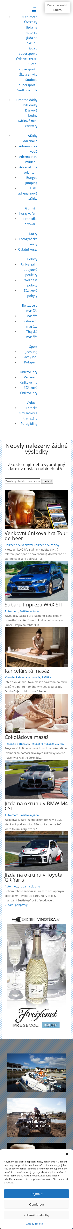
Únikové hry (28, 372)
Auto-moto (29, 17)
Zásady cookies (34, 1223)
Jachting (31, 352)
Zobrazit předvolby (36, 1215)
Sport (33, 346)
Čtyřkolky (30, 22)
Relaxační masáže (42, 744)
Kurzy (33, 234)
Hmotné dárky (26, 100)
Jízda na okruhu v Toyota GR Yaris (33, 877)
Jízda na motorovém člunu (36, 1073)
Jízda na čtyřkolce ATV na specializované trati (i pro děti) (36, 1119)
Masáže (31, 316)
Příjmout (36, 1194)
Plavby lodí (29, 357)
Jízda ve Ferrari (26, 59)
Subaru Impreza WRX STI (33, 604)
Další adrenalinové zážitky (27, 193)
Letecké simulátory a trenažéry (28, 413)
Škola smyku (28, 74)
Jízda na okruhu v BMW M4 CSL (36, 806)
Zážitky (32, 136)
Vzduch (32, 402)
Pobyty (32, 259)
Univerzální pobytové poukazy (29, 269)
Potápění (30, 362)
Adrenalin (30, 141)
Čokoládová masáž (26, 736)
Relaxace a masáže (28, 677)
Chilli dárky (29, 105)
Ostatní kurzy (27, 249)
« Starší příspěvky (16, 905)
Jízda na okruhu (30, 886)
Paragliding (29, 423)
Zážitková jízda (26, 90)
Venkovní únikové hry (35, 545)
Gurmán (31, 208)
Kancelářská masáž (27, 670)
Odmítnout (36, 1204)
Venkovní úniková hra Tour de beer (36, 536)
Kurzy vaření (28, 213)
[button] (67, 1154)
